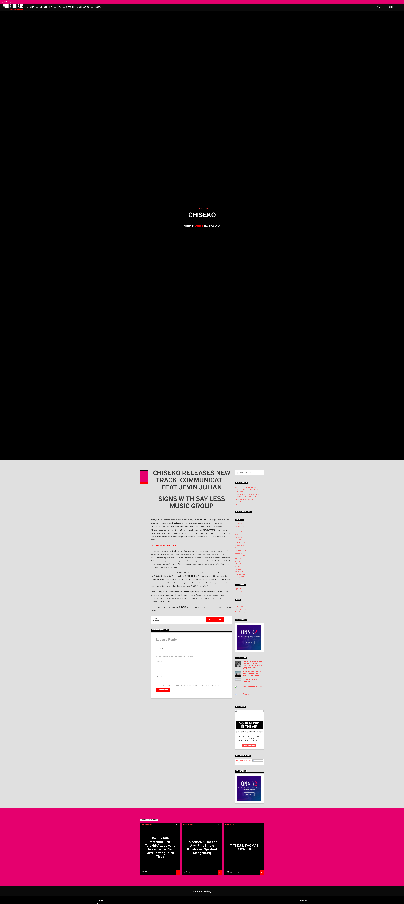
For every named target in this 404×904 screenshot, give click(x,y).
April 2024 (238, 607)
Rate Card (70, 7)
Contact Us (84, 7)
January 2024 (239, 615)
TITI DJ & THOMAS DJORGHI (244, 537)
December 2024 (240, 586)
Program (97, 7)
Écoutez (237, 542)
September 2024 (240, 594)
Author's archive (215, 657)
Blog (13, 2)
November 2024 (240, 588)
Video (5, 2)
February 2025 (240, 580)
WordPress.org (240, 650)
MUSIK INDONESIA (202, 226)
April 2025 (238, 575)
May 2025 (238, 572)
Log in (237, 642)
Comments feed (240, 647)
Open (391, 7)
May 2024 (238, 604)
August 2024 (239, 596)
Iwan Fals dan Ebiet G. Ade (244, 540)
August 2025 (239, 570)
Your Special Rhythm (243, 799)
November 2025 (240, 565)
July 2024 (238, 599)
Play (378, 7)
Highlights (238, 627)
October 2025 (239, 567)
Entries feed (239, 645)
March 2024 (239, 610)
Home (31, 7)
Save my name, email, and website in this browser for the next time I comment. (190, 723)
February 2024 (240, 612)
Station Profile (45, 7)
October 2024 (239, 591)
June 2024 (238, 602)
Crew (58, 7)
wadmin (199, 243)
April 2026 (238, 562)
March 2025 (239, 578)
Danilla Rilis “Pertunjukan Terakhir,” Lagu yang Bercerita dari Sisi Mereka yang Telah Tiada (248, 527)
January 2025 (239, 583)
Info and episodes (249, 783)
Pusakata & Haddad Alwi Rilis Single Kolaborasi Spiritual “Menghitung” (252, 712)
